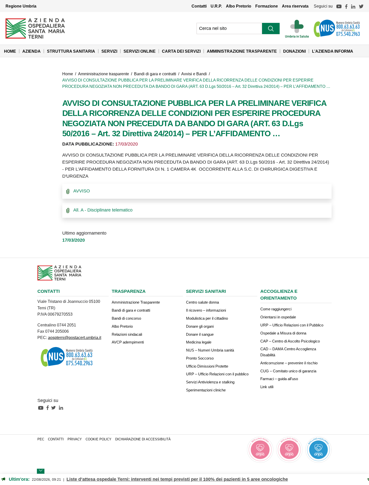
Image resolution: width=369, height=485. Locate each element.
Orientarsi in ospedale (278, 317)
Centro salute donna (202, 302)
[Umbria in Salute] (298, 28)
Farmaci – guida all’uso (279, 379)
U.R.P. (216, 6)
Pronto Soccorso (200, 358)
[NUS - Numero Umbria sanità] (337, 28)
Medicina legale (198, 342)
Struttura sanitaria (71, 51)
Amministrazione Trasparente (242, 51)
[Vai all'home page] (35, 28)
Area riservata (295, 6)
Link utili (266, 387)
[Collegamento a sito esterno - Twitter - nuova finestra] (54, 407)
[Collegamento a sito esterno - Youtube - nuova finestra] (41, 407)
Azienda (31, 51)
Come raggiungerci (275, 309)
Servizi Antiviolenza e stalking (210, 382)
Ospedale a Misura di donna (283, 333)
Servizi (109, 51)
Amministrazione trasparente (103, 74)
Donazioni (294, 51)
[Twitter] (361, 6)
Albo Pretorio (238, 6)
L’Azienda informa (332, 51)
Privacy (75, 439)
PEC (40, 439)
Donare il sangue (200, 334)
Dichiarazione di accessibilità (143, 439)
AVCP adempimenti (128, 342)
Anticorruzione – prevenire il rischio (289, 363)
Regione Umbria (21, 6)
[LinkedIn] (353, 6)
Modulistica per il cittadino (207, 318)
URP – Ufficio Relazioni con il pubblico (217, 374)
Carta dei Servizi (181, 51)
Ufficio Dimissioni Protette (207, 366)
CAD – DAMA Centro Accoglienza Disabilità (288, 352)
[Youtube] (339, 6)
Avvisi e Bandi (194, 74)
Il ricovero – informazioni (206, 310)
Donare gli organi (200, 326)
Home (10, 51)
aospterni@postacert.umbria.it (74, 337)
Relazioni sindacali (127, 334)
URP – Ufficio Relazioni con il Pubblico (291, 325)
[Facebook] (346, 6)
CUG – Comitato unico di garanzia (288, 371)
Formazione (266, 6)
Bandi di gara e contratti (155, 74)
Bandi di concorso (126, 318)
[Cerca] (271, 28)
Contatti (199, 6)
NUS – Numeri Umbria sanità (210, 350)
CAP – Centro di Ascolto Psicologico (290, 341)
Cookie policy (98, 439)
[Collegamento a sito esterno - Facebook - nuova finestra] (48, 407)
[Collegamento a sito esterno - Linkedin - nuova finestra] (62, 407)
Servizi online (140, 51)
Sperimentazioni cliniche (206, 390)
